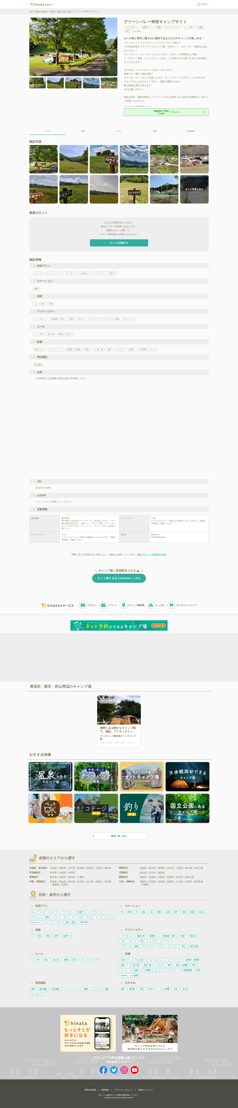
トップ (47, 131)
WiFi (194, 965)
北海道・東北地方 (41, 11)
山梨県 (62, 872)
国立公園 (194, 946)
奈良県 (179, 877)
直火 (46, 960)
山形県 (52, 11)
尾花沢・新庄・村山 (64, 11)
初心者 (185, 989)
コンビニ (96, 989)
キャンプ (35, 912)
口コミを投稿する (119, 242)
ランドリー (176, 960)
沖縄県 (145, 884)
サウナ (161, 946)
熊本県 (170, 881)
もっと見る (137, 31)
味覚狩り (153, 936)
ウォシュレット (160, 960)
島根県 (62, 881)
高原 (193, 912)
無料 (123, 989)
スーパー (68, 989)
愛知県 (71, 877)
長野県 (71, 872)
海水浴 (193, 936)
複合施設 (43, 989)
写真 (83, 131)
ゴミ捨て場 (134, 965)
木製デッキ (68, 936)
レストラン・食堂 (163, 965)
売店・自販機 (181, 965)
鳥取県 (53, 881)
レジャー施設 (82, 989)
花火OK (56, 960)
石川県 (152, 872)
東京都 (188, 868)
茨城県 (143, 868)
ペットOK (35, 960)
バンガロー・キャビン (85, 917)
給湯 (123, 965)
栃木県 (152, 868)
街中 (176, 912)
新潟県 (53, 872)
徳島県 (98, 881)
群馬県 (161, 868)
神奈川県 (198, 868)
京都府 (152, 877)
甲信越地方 (35, 872)
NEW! (150, 989)
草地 (48, 936)
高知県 (64, 884)
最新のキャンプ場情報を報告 (152, 554)
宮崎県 (188, 881)
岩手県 (71, 868)
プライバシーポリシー (123, 1090)
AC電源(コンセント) (152, 970)
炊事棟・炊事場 (192, 960)
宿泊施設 (56, 989)
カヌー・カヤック (128, 941)
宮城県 (80, 868)
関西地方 (123, 877)
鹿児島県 (198, 881)
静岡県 (62, 877)
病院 (107, 989)
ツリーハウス (55, 922)
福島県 (107, 868)
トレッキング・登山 (177, 946)
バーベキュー (126, 936)
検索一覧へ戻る (119, 836)
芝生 (39, 936)
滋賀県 (143, 877)
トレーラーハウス (107, 917)
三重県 (80, 877)
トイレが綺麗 (163, 989)
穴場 (141, 989)
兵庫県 (170, 877)
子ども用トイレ (142, 960)
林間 (129, 912)
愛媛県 (55, 884)
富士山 (202, 912)
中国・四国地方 (37, 881)
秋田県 (89, 868)
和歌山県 (189, 877)
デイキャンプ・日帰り (41, 917)
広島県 (80, 881)
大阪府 (161, 877)
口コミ (119, 131)
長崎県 (161, 881)
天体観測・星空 (168, 936)
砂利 (56, 936)
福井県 (161, 872)
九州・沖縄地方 (127, 881)
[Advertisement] (91, 657)
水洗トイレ (125, 960)
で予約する (174, 112)
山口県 (89, 881)
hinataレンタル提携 (129, 975)
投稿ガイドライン (145, 1090)
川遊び (183, 936)
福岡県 (143, 881)
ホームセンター (38, 994)
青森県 (62, 868)
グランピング (98, 912)
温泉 (33, 989)
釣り (143, 941)
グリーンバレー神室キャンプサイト (54, 501)
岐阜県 (53, 877)
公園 (167, 912)
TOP (31, 11)
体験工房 (141, 936)
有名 (176, 989)
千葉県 (179, 868)
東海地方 (33, 877)
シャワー (125, 970)
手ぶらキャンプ (38, 922)
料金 (155, 131)
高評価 (132, 989)
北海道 (53, 868)
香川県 (107, 881)
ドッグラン (154, 941)
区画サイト (82, 912)
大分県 (179, 881)
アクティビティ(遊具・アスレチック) (137, 946)
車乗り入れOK (70, 960)
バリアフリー (171, 970)
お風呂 (136, 970)
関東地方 (123, 868)
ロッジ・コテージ (63, 917)
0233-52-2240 (43, 487)
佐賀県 (152, 881)
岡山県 (71, 881)
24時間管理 (187, 970)
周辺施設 (191, 131)
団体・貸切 (70, 922)
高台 (144, 912)
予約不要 (83, 922)
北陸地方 (123, 872)
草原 (184, 912)
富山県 (143, 872)
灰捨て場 (147, 965)
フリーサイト (67, 912)
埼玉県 (170, 868)
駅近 (198, 970)
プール (166, 941)
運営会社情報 (90, 1090)
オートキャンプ (50, 912)
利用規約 (105, 1090)
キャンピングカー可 (90, 960)
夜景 (159, 912)
